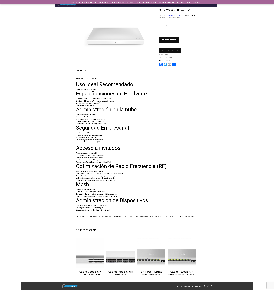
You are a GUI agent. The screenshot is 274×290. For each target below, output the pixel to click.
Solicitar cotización (170, 50)
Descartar (200, 2)
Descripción (81, 70)
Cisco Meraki (169, 60)
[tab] (81, 70)
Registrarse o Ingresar (175, 15)
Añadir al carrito (169, 40)
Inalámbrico (169, 57)
